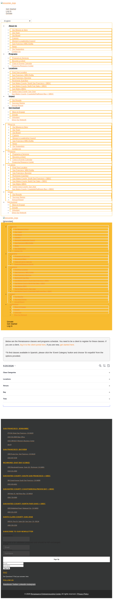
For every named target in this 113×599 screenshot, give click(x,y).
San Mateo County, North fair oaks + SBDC (24, 504)
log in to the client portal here (33, 345)
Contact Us (16, 149)
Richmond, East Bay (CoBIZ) (16, 463)
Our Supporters (18, 49)
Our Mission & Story (20, 30)
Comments (8, 536)
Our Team (16, 33)
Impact (12, 96)
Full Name (7, 550)
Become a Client (18, 61)
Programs (13, 54)
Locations (13, 68)
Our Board (16, 35)
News (14, 46)
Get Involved (14, 108)
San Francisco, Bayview (21, 78)
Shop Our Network (19, 120)
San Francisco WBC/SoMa (22, 44)
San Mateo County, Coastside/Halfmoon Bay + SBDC (33, 94)
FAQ (5, 572)
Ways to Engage (18, 112)
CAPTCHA (8, 556)
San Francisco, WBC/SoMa (23, 75)
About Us (13, 26)
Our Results (16, 100)
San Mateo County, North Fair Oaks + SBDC (29, 86)
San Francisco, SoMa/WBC (16, 428)
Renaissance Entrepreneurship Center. (46, 594)
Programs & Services (20, 58)
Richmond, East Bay (20, 81)
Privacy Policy (83, 594)
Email (5, 544)
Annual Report (18, 200)
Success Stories (18, 103)
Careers (15, 38)
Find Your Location (19, 72)
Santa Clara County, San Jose (24, 92)
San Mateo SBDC (19, 89)
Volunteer (16, 117)
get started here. (67, 345)
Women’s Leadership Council (23, 41)
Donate (15, 115)
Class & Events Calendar (22, 63)
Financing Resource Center (22, 66)
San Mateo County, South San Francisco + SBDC (31, 83)
